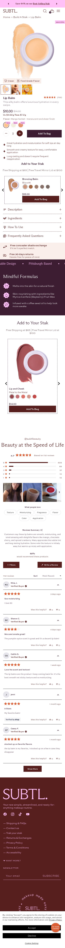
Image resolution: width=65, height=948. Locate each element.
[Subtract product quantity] (6, 133)
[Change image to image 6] (27, 89)
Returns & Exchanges (18, 837)
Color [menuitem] (24, 518)
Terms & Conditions (17, 847)
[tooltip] (41, 530)
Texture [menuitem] (10, 512)
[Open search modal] (45, 11)
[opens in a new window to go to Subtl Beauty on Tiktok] (20, 814)
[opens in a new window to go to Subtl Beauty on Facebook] (5, 814)
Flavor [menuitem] (55, 512)
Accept (32, 927)
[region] (32, 492)
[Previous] (7, 4)
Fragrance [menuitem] (42, 512)
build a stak (20, 17)
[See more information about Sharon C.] (58, 620)
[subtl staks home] (10, 11)
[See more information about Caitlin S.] (58, 656)
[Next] (57, 4)
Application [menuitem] (38, 518)
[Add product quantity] (20, 133)
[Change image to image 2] (16, 89)
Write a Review (53, 565)
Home (6, 17)
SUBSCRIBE (51, 875)
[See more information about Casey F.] (58, 730)
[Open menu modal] (58, 11)
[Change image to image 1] (6, 89)
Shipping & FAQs (16, 823)
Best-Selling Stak (41, 3)
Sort (35, 575)
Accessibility (13, 852)
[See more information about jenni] (58, 695)
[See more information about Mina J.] (58, 585)
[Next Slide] (59, 492)
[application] (55, 927)
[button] (53, 97)
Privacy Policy (55, 919)
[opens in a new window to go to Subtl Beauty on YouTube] (28, 814)
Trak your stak (14, 833)
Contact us (12, 828)
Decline (32, 935)
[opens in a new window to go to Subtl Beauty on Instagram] (13, 814)
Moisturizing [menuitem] (25, 512)
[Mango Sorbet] (32, 51)
